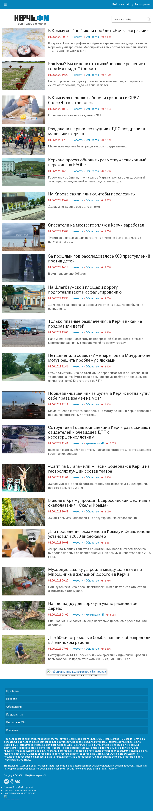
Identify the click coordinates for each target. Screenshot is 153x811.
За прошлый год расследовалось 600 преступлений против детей (99, 259)
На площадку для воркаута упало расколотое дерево (92, 606)
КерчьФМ (41, 775)
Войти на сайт (121, 4)
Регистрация (143, 4)
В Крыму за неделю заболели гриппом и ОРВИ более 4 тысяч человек (93, 100)
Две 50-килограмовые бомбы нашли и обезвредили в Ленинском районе (99, 640)
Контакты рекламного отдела (19, 793)
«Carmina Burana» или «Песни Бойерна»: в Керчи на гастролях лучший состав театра (99, 469)
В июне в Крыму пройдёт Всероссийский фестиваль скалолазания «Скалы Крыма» (99, 503)
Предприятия (14, 714)
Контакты (12, 730)
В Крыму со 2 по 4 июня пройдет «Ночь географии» (98, 30)
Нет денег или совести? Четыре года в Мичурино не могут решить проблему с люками (99, 358)
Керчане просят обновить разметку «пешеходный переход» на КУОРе (97, 162)
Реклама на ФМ (16, 722)
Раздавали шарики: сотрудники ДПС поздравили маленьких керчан (96, 131)
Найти (148, 19)
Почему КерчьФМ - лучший (18, 787)
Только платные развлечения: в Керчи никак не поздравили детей (95, 324)
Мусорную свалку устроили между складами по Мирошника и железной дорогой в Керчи (95, 572)
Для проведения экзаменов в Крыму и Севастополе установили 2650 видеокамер (99, 534)
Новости (78, 36)
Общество (92, 36)
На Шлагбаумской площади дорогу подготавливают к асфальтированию (85, 290)
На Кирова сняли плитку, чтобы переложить (91, 194)
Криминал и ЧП (95, 443)
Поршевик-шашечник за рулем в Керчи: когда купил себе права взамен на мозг (99, 396)
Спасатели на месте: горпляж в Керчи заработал (96, 225)
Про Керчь (12, 691)
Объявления (14, 706)
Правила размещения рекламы (21, 790)
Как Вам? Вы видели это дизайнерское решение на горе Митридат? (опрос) (98, 66)
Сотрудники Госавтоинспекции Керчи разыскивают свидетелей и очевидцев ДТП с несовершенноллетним (99, 432)
